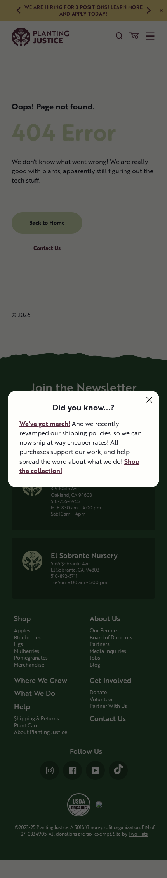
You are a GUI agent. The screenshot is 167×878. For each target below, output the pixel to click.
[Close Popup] (149, 400)
